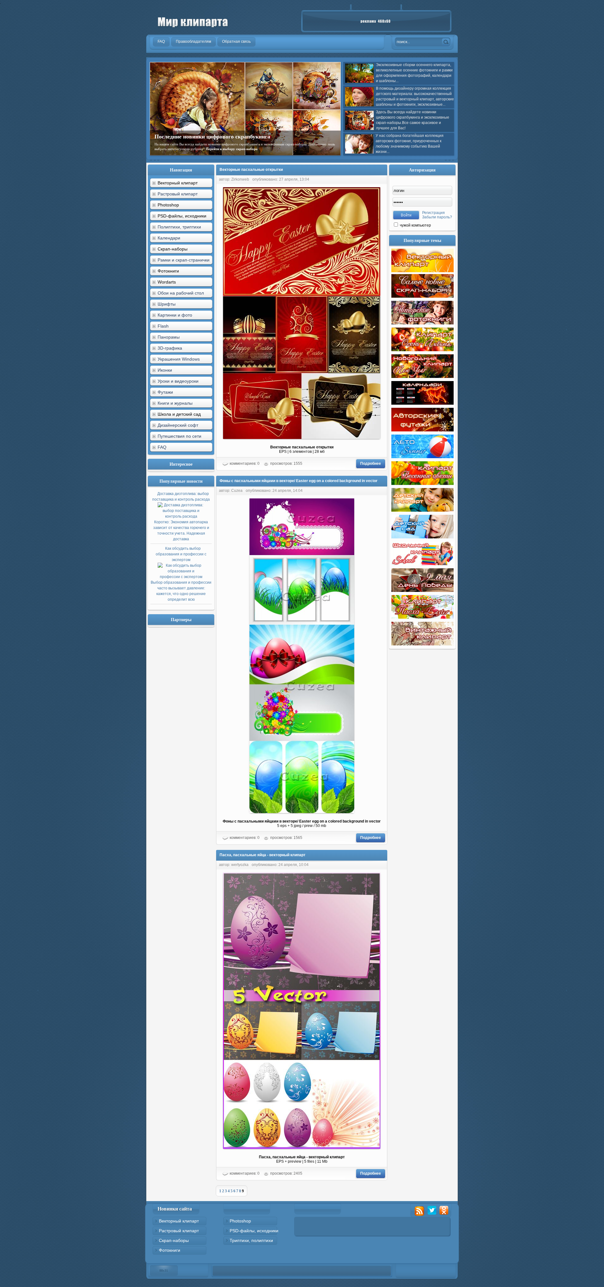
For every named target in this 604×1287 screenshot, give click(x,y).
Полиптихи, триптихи (179, 226)
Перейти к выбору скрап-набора (232, 149)
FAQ (162, 447)
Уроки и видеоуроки (178, 381)
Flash (163, 326)
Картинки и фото (175, 315)
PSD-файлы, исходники (254, 1230)
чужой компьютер (415, 225)
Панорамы (169, 337)
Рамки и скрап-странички (184, 259)
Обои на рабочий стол (181, 292)
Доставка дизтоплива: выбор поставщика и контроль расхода (181, 516)
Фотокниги (169, 1250)
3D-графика (170, 348)
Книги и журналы (175, 403)
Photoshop (240, 1220)
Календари (169, 237)
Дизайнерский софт (178, 425)
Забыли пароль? (437, 217)
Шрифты (167, 303)
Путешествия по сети (179, 436)
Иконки (165, 370)
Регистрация (433, 213)
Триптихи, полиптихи (251, 1240)
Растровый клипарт (178, 193)
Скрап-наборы (174, 1240)
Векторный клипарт (179, 1220)
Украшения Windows (179, 359)
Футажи (165, 392)
